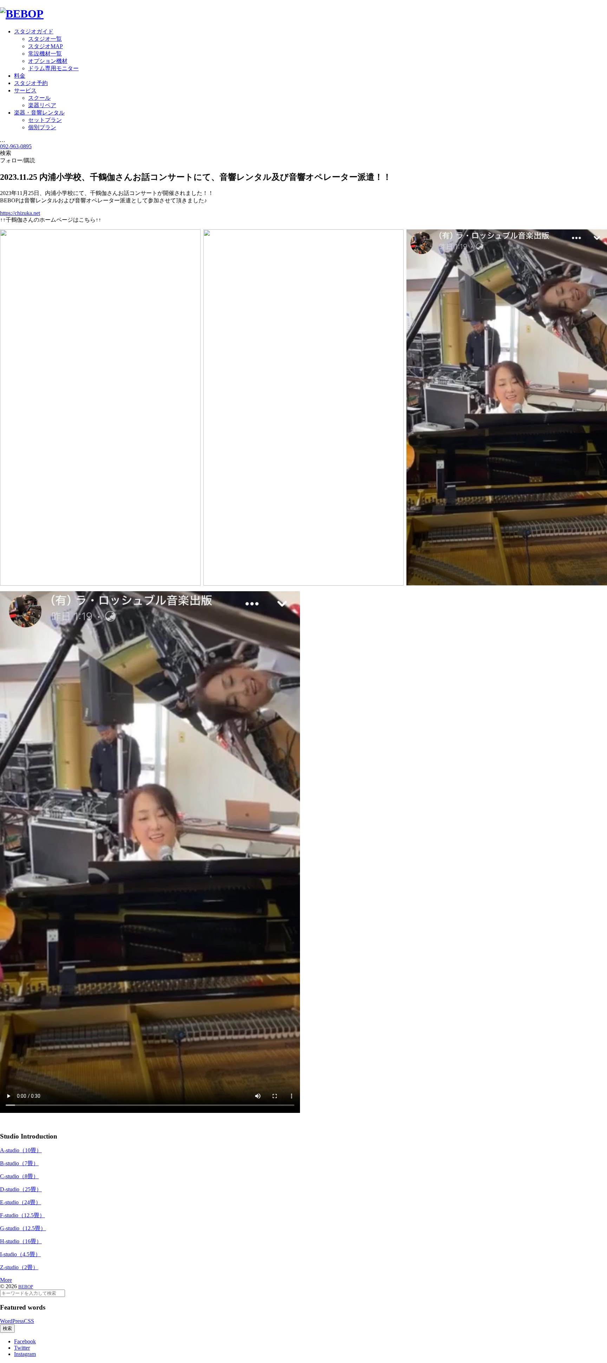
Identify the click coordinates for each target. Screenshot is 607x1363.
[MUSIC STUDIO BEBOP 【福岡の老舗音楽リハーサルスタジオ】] (22, 13)
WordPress (12, 1321)
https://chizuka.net (20, 213)
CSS (29, 1321)
